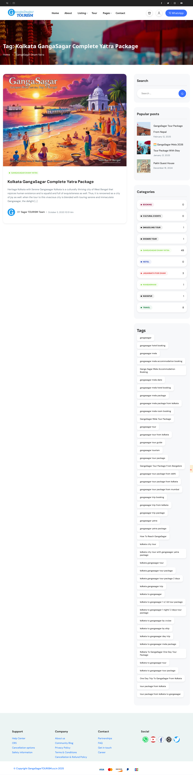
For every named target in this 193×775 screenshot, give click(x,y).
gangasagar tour (148, 426)
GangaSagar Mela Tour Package (155, 419)
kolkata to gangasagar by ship (154, 628)
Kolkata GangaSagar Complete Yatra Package (51, 181)
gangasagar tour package (152, 458)
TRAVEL (146, 307)
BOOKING (147, 204)
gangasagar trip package (152, 512)
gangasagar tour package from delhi (158, 473)
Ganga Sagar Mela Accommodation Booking (157, 370)
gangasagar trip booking (152, 497)
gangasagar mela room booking (155, 411)
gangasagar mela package (153, 395)
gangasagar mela (148, 353)
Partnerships (105, 738)
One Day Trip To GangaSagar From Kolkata (161, 678)
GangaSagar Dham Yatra (30, 54)
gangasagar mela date (151, 379)
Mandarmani (149, 284)
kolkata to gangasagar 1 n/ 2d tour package (161, 602)
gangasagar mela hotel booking (155, 387)
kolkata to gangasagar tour (153, 662)
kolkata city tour (148, 544)
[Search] (182, 93)
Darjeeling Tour (151, 227)
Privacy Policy (62, 747)
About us (60, 738)
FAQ (100, 743)
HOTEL (146, 261)
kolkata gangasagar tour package (156, 570)
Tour (94, 13)
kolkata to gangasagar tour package (157, 670)
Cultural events (152, 216)
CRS (14, 743)
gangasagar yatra (148, 520)
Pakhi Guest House (163, 163)
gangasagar (145, 337)
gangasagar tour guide (151, 442)
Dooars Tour (150, 239)
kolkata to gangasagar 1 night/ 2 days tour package (161, 611)
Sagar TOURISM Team (31, 212)
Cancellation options (23, 747)
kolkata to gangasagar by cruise (155, 620)
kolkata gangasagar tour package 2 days (160, 578)
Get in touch (105, 747)
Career (102, 752)
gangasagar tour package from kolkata (159, 481)
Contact (120, 13)
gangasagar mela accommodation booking (161, 361)
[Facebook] (161, 739)
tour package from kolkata (153, 686)
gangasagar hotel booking (152, 345)
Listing (82, 13)
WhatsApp (178, 13)
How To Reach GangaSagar (153, 536)
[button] (149, 13)
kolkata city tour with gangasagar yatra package (159, 553)
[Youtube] (153, 739)
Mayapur (147, 296)
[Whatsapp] (145, 739)
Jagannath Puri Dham (154, 273)
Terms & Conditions (66, 752)
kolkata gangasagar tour (152, 562)
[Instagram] (169, 739)
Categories (146, 192)
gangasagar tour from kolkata (154, 434)
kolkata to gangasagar (151, 594)
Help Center (18, 738)
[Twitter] (177, 739)
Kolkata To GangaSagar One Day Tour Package (158, 653)
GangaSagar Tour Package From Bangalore (161, 466)
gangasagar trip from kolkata (154, 505)
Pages (106, 13)
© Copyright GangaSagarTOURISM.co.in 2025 (39, 768)
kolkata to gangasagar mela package (158, 644)
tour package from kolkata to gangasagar (160, 694)
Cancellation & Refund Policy (71, 757)
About (68, 13)
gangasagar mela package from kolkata (159, 403)
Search (142, 81)
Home (55, 13)
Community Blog (64, 743)
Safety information (22, 752)
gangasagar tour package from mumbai (159, 489)
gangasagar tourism (150, 450)
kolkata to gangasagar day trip (155, 636)
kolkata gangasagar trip (151, 586)
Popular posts (148, 114)
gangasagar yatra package (153, 528)
